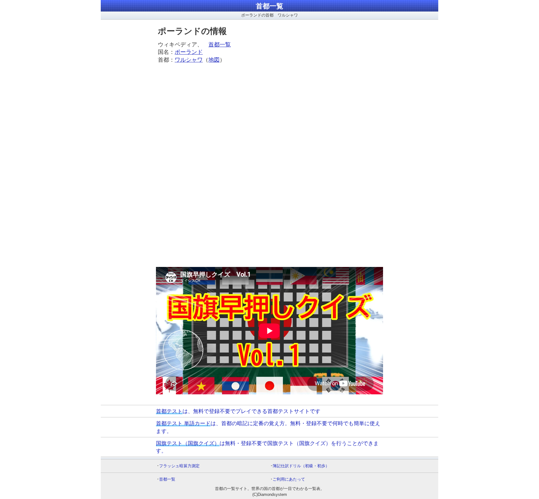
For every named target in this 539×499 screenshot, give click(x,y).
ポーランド (189, 52)
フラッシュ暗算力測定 (179, 465)
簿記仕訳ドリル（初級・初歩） (301, 465)
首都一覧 (269, 6)
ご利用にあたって (289, 479)
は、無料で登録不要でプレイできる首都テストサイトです (238, 411)
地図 (214, 60)
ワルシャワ (189, 60)
